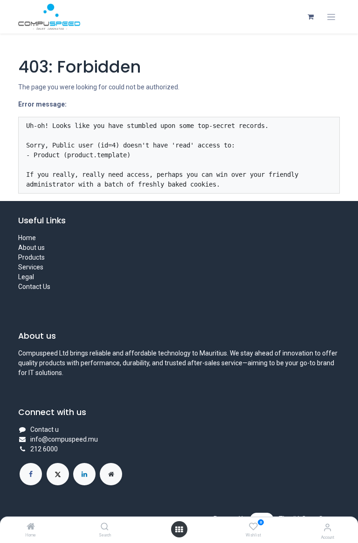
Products (31, 257)
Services (30, 267)
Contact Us (34, 286)
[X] (58, 474)
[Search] (104, 527)
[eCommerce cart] (310, 16)
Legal (26, 277)
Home (27, 237)
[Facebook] (31, 474)
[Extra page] (111, 474)
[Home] (31, 527)
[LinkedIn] (84, 474)
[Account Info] (327, 527)
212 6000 (44, 449)
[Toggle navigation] (331, 17)
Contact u (44, 429)
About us (31, 247)
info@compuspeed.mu (64, 439)
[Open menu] (179, 529)
